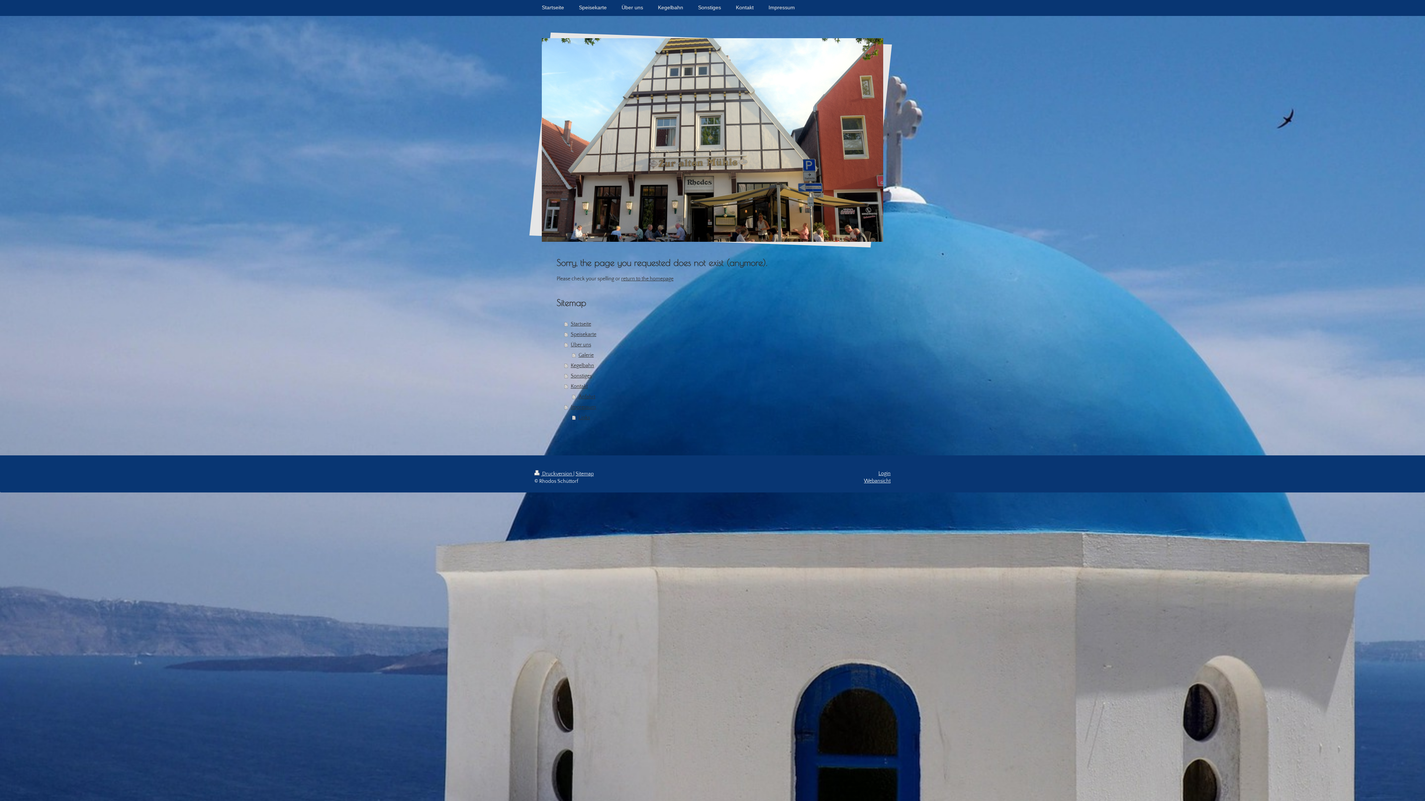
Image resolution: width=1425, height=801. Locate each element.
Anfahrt (587, 397)
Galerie (586, 355)
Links (584, 418)
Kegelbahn (582, 366)
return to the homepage (647, 279)
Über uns (581, 345)
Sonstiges (581, 376)
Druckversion (557, 474)
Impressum (583, 407)
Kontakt (579, 386)
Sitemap (585, 474)
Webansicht (877, 481)
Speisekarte (583, 334)
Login (884, 474)
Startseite (581, 324)
